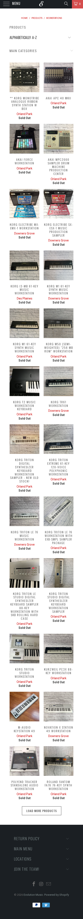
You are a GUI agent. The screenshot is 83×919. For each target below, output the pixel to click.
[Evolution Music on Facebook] (34, 884)
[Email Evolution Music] (49, 884)
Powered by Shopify (56, 894)
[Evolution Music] (41, 4)
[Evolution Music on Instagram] (41, 884)
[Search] (66, 3)
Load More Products (41, 810)
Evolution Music (33, 894)
